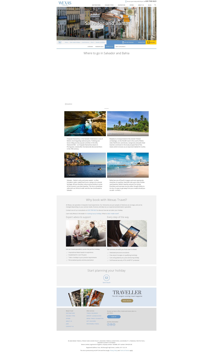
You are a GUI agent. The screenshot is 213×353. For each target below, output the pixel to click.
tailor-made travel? (113, 214)
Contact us (70, 326)
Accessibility (124, 341)
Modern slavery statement (107, 342)
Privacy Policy (113, 350)
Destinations (70, 313)
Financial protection (137, 341)
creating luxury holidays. (94, 214)
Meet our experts (120, 46)
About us (69, 321)
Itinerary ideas (99, 46)
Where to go (109, 46)
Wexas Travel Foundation (95, 318)
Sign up (113, 316)
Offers (68, 318)
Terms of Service (124, 350)
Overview (90, 46)
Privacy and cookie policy (90, 341)
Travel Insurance (92, 313)
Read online (127, 300)
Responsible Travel (93, 324)
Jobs (67, 324)
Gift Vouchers (91, 321)
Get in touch (106, 282)
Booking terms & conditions (109, 341)
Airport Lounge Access (94, 316)
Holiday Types (70, 316)
